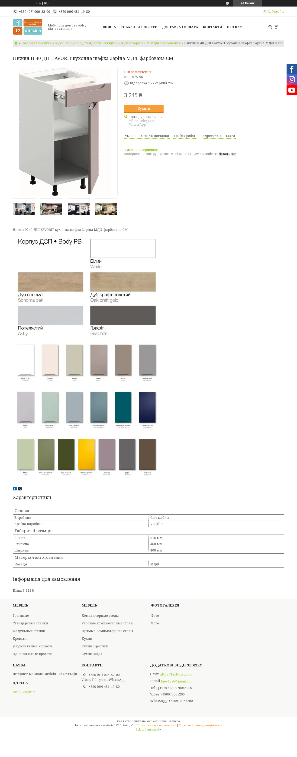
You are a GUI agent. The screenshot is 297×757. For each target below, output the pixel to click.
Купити (144, 108)
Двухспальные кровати (32, 646)
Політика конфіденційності (200, 725)
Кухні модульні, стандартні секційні (86, 43)
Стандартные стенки (30, 623)
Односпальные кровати (32, 654)
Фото (155, 615)
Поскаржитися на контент (156, 725)
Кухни (87, 638)
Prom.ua (174, 721)
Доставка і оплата (180, 27)
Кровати (20, 638)
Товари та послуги (139, 27)
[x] (20, 489)
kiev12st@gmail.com (177, 681)
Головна (107, 27)
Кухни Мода (92, 654)
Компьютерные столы (100, 615)
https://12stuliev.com (176, 674)
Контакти (212, 27)
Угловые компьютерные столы (107, 623)
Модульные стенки (29, 631)
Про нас (234, 27)
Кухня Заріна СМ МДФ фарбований (151, 43)
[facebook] (15, 489)
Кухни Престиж (95, 646)
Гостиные (21, 615)
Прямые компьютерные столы (107, 631)
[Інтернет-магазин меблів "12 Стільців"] (29, 27)
